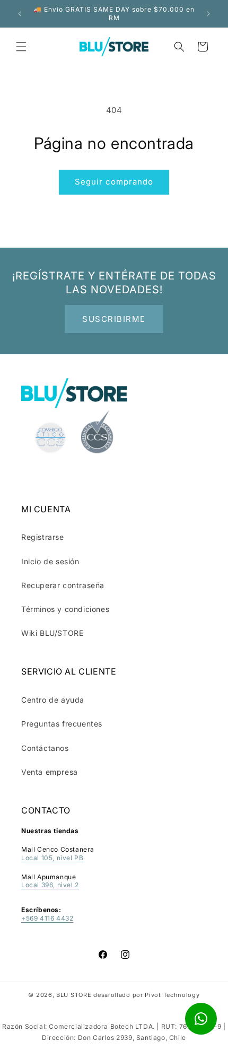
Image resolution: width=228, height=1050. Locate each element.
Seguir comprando (114, 182)
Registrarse (42, 536)
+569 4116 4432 (47, 918)
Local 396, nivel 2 (50, 885)
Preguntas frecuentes (61, 723)
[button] (21, 46)
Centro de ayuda (52, 699)
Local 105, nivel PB (52, 858)
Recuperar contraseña (62, 585)
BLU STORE (73, 995)
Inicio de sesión (50, 561)
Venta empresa (49, 771)
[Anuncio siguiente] (208, 13)
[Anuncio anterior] (19, 13)
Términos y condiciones (65, 609)
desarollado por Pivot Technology (146, 995)
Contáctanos (45, 747)
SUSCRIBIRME (114, 319)
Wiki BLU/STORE (52, 632)
